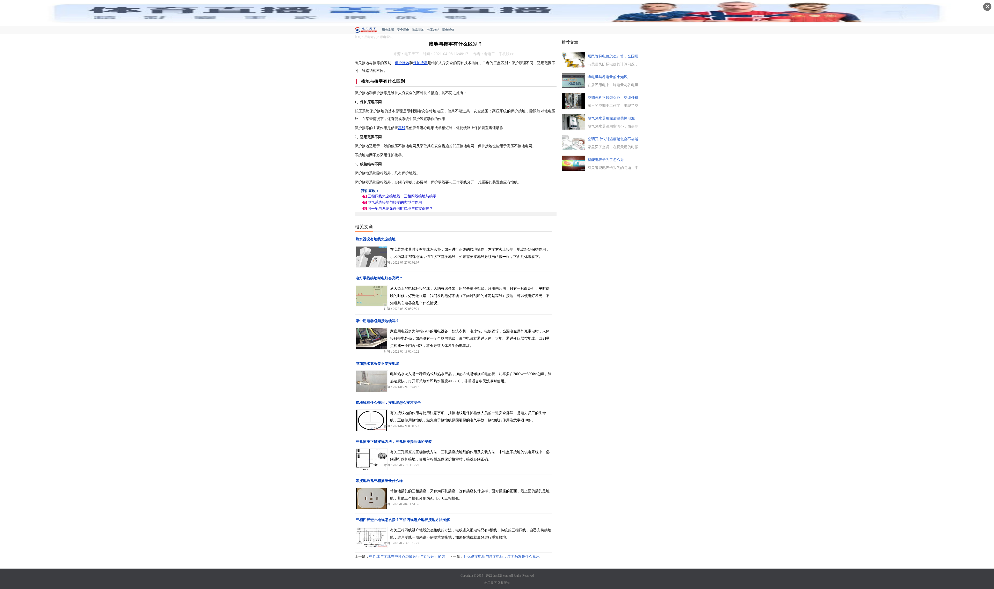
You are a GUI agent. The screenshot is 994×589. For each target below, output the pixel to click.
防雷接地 (418, 30)
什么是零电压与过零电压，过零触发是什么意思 (502, 556)
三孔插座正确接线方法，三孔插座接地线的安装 (394, 442)
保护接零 (420, 63)
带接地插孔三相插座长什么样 (379, 481)
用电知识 (370, 37)
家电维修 (448, 30)
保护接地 (402, 63)
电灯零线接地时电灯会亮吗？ (379, 278)
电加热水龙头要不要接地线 (377, 364)
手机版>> (506, 54)
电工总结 (433, 30)
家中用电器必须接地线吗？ (377, 321)
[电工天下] (368, 30)
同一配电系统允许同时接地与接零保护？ (400, 209)
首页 (358, 37)
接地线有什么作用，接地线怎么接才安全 (388, 403)
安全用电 (403, 30)
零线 (401, 128)
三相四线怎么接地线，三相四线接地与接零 (402, 196)
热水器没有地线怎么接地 (376, 239)
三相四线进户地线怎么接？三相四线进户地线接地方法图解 (403, 520)
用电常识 (388, 30)
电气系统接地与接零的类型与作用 (395, 202)
